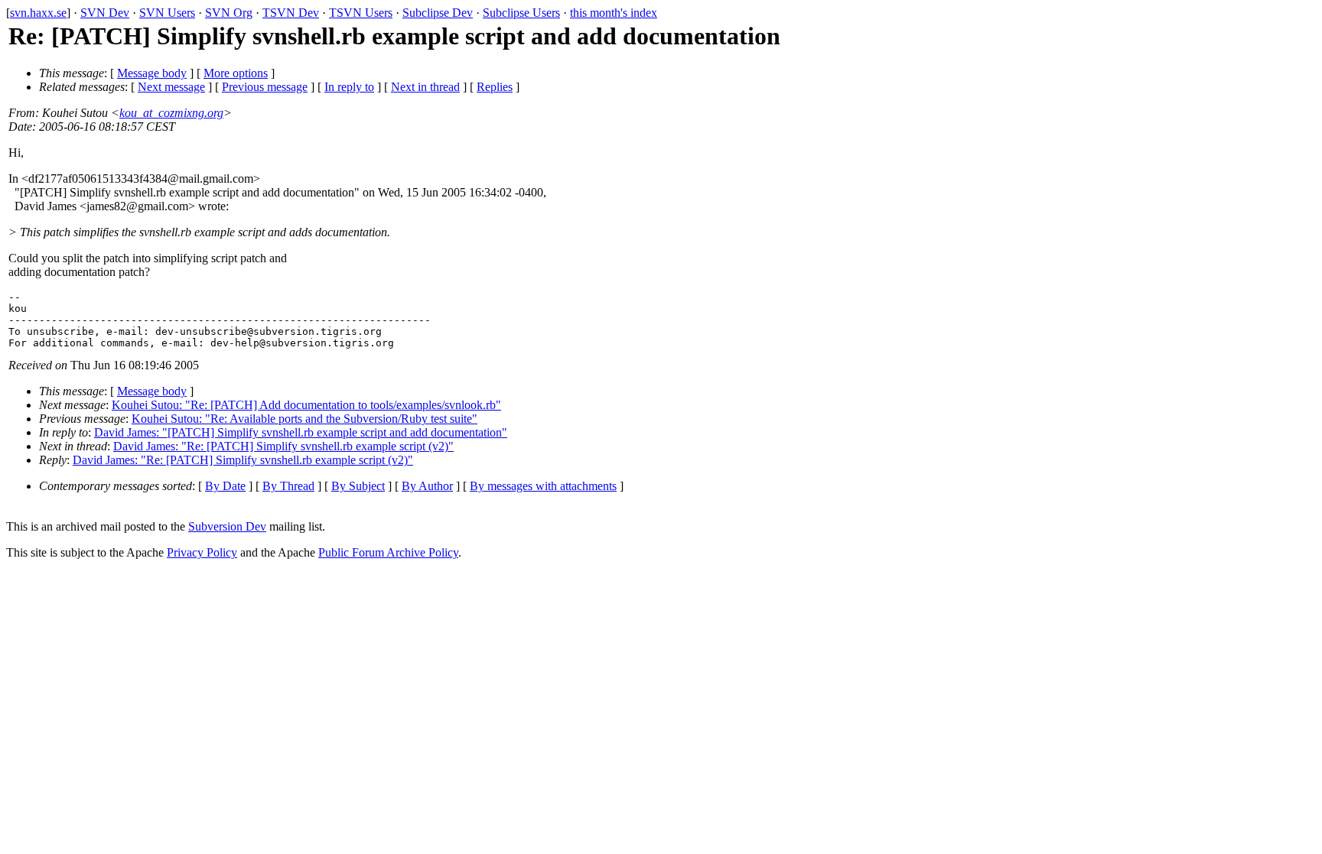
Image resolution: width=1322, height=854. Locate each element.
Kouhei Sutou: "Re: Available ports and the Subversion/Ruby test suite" (304, 418)
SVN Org (228, 12)
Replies (495, 86)
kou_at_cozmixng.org (171, 112)
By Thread (288, 485)
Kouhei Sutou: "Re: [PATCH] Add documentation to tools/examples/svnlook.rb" (306, 404)
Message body (152, 73)
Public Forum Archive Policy (388, 552)
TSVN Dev (290, 12)
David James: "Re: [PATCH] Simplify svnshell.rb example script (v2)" (283, 446)
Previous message (265, 86)
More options (236, 73)
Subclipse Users (521, 12)
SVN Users (167, 12)
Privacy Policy (202, 552)
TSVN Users (360, 12)
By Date (225, 485)
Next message (171, 86)
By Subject (358, 485)
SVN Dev (104, 12)
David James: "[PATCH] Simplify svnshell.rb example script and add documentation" (300, 432)
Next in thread (425, 86)
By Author (427, 485)
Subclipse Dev (437, 12)
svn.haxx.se (38, 12)
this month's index (613, 12)
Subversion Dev (227, 526)
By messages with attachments (543, 485)
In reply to (349, 86)
